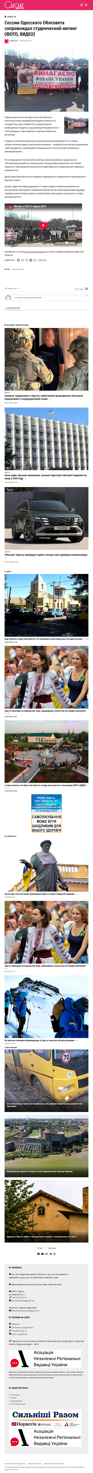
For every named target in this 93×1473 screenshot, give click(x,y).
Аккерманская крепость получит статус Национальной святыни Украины (40, 1171)
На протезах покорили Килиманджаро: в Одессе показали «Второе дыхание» (40, 1040)
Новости (11, 16)
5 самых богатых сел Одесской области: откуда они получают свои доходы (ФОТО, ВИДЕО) (45, 785)
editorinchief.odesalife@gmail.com (25, 1311)
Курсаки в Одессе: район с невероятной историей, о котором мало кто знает (41, 1237)
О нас (40, 1248)
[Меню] (86, 5)
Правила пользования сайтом (53, 1464)
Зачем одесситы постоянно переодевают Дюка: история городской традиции (39, 894)
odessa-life (14, 41)
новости (14, 269)
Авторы (52, 1248)
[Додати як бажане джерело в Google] (42, 260)
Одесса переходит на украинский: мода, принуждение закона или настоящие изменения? (45, 711)
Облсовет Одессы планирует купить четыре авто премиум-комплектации (46, 554)
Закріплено (81, 5)
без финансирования (35, 251)
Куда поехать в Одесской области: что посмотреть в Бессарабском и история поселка (43, 639)
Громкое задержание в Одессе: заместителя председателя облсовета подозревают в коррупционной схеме (44, 397)
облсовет (21, 269)
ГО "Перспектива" (18, 1404)
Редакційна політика (34, 1464)
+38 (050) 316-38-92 (19, 1331)
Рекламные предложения (22, 1327)
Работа (13, 1398)
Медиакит (16, 1324)
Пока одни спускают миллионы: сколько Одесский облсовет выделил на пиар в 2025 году (45, 477)
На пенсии (15, 1395)
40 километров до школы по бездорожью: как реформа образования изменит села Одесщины (44, 1105)
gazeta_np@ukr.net (19, 1334)
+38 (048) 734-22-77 (19, 1297)
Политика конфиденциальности (15, 1464)
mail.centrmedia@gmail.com (23, 1301)
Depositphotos (17, 1401)
